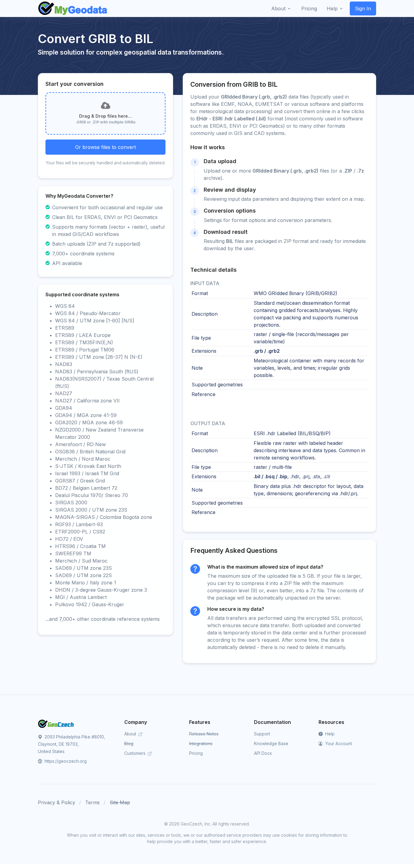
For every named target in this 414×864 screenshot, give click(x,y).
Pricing (196, 753)
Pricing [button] (309, 8)
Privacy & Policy (56, 802)
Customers (135, 753)
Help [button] (332, 8)
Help (329, 733)
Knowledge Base (271, 743)
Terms (92, 802)
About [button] (278, 8)
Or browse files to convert (105, 147)
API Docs (263, 753)
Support (262, 733)
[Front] (73, 8)
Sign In (363, 8)
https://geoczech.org (65, 761)
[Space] (56, 723)
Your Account (338, 743)
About (130, 733)
